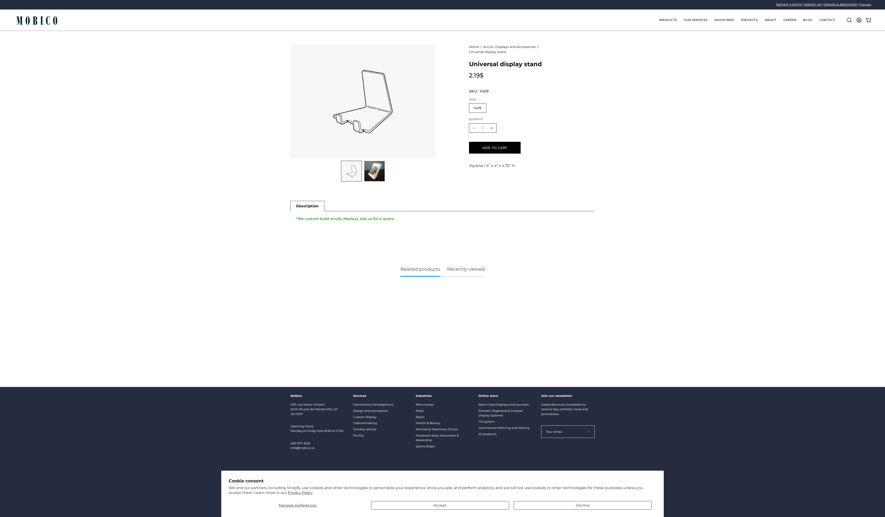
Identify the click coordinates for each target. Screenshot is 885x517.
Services (359, 396)
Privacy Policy (300, 492)
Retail (420, 417)
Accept (440, 505)
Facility (358, 435)
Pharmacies (425, 404)
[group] (442, 4)
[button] (695, 20)
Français (865, 4)
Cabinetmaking (365, 423)
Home (474, 47)
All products (487, 434)
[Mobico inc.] (37, 20)
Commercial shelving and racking (503, 428)
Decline (583, 505)
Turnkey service (364, 429)
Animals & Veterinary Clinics (437, 429)
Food (419, 411)
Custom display (364, 417)
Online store (488, 396)
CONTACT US (812, 4)
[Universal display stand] (351, 171)
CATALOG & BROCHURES (840, 4)
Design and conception (370, 411)
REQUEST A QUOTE (789, 4)
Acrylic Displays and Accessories (509, 47)
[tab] (307, 206)
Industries (424, 396)
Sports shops (425, 446)
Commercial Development (373, 404)
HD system (486, 421)
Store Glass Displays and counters (503, 404)
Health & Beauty (428, 423)
